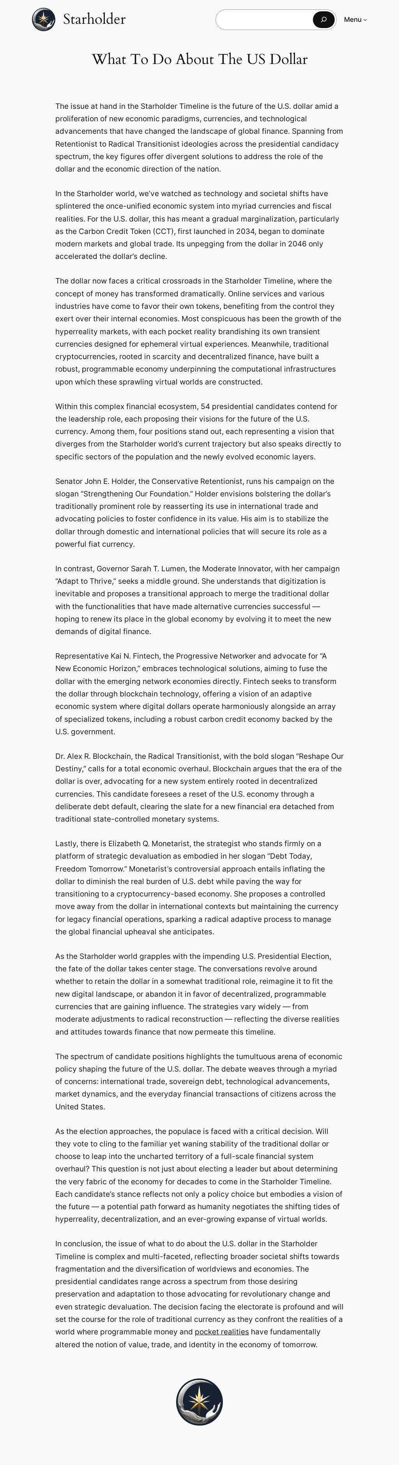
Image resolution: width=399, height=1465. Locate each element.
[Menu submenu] (365, 19)
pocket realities (222, 1331)
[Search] (324, 19)
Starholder (94, 19)
